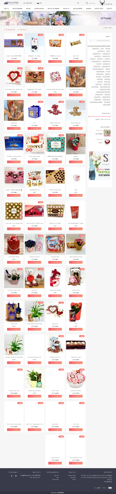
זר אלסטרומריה (106, 54)
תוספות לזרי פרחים (53, 8)
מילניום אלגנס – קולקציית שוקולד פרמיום (14, 156)
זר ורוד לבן (107, 59)
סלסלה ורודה (95, 87)
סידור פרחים (99, 84)
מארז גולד (76, 424)
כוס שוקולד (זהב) (76, 123)
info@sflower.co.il (25, 475)
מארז (75, 324)
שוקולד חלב (107, 102)
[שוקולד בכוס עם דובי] (55, 277)
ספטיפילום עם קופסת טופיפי (34, 324)
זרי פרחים (66, 8)
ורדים (102, 48)
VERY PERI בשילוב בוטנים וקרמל (13, 56)
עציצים (28, 8)
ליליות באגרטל (99, 74)
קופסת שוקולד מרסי (34, 156)
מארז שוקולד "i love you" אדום (14, 89)
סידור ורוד (100, 82)
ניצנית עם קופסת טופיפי (75, 257)
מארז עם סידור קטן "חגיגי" (14, 424)
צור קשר (56, 475)
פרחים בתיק (97, 97)
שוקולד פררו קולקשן (55, 223)
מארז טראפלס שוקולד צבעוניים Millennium (55, 89)
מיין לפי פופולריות (10, 29)
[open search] (78, 3)
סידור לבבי (99, 139)
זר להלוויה (92, 59)
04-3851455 (108, 482)
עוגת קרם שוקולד (76, 357)
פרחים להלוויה (106, 99)
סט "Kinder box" (34, 190)
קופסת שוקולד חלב (13, 257)
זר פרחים (99, 64)
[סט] (34, 177)
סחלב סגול (99, 79)
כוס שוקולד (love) (55, 123)
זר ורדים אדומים (96, 54)
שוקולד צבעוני (106, 105)
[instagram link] (15, 475)
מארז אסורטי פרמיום (55, 190)
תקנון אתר (73, 477)
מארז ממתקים (55, 257)
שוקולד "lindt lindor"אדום (75, 223)
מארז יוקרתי (13, 324)
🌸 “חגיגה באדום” (14, 390)
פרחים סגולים (97, 99)
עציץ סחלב (107, 94)
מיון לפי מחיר (23, 29)
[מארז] (76, 311)
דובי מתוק (34, 290)
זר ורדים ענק (97, 56)
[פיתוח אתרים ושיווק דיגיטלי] (61, 492)
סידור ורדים (107, 82)
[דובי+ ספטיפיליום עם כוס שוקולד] (34, 344)
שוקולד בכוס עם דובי (55, 290)
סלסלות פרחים (77, 8)
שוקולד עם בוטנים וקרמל (96, 102)
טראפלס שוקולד (100, 71)
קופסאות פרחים (17, 8)
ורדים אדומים (96, 48)
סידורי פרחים (99, 8)
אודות (74, 479)
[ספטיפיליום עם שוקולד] (34, 378)
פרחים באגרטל (99, 94)
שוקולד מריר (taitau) (35, 56)
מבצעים (88, 8)
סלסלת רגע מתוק (76, 390)
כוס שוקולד (14, 123)
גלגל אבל (108, 48)
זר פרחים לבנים (106, 66)
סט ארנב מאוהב (55, 457)
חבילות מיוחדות (39, 8)
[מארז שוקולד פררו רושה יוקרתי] (14, 210)
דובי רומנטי (55, 324)
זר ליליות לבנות (106, 61)
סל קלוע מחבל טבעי (105, 87)
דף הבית (109, 8)
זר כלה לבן (99, 130)
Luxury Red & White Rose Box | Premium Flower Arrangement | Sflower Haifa (89, 46)
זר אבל (108, 51)
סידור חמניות (107, 84)
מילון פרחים (55, 479)
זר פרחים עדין (97, 66)
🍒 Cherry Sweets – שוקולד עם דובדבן (14, 190)
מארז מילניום (75, 290)
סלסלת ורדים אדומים (105, 89)
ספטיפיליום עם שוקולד (34, 390)
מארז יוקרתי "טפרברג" (14, 290)
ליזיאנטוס (107, 74)
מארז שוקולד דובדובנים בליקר (34, 223)
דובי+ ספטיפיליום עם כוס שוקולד (34, 357)
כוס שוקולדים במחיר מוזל (76, 89)
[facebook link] (11, 475)
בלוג (57, 477)
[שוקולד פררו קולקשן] (55, 210)
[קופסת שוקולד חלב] (14, 244)
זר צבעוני (108, 69)
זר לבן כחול (100, 59)
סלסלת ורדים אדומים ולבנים (103, 92)
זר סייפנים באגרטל (96, 61)
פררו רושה (76, 56)
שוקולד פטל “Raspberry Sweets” (35, 89)
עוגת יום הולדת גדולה (76, 457)
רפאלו (75, 190)
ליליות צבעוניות (106, 76)
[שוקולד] (76, 210)
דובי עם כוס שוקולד (55, 357)
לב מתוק (75, 156)
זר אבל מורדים (101, 51)
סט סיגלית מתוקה (34, 257)
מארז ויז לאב (55, 390)
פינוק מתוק (55, 424)
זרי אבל (6, 8)
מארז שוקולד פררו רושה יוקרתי (14, 223)
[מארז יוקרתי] (14, 311)
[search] (91, 40)
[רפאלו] (76, 177)
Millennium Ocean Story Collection (55, 156)
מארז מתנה (107, 79)
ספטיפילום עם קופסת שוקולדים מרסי (14, 357)
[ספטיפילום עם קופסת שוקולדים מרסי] (14, 344)
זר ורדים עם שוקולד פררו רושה (34, 424)
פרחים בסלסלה (106, 97)
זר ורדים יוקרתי (106, 56)
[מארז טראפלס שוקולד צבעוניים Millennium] (55, 77)
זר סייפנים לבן (106, 64)
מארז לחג (98, 76)
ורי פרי (34, 123)
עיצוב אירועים (72, 475)
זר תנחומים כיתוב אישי (98, 69)
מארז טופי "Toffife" (55, 56)
